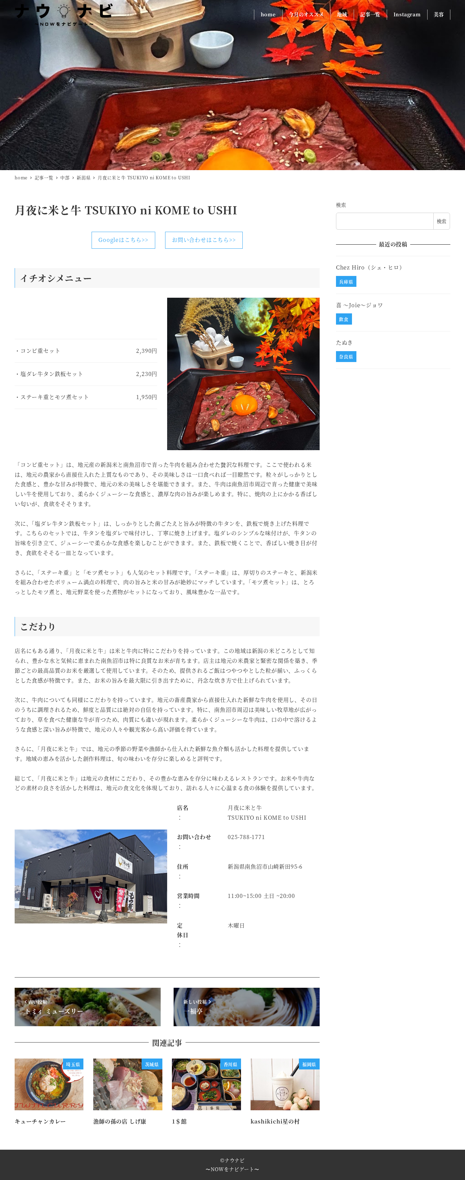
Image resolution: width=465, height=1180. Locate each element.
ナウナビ (235, 1160)
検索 (341, 204)
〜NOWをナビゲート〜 (232, 1169)
